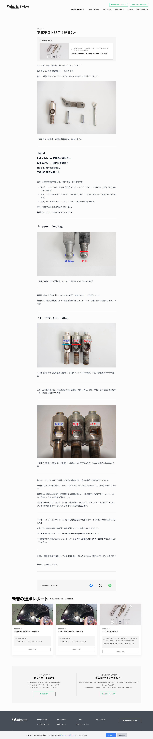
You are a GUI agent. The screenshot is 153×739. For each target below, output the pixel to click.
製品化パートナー (142, 9)
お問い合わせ (100, 719)
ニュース (130, 9)
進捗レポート (119, 9)
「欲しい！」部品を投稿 (138, 4)
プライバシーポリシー (67, 735)
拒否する (122, 735)
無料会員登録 (44, 694)
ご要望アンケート (93, 9)
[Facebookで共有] (91, 585)
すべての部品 (107, 9)
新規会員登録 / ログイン (118, 4)
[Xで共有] (100, 585)
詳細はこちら (32, 649)
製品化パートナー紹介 (108, 694)
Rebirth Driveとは (77, 9)
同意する (111, 735)
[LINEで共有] (110, 585)
